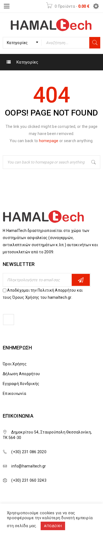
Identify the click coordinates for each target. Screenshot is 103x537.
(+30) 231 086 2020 (28, 452)
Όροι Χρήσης (15, 364)
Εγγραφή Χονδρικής (21, 383)
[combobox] (22, 42)
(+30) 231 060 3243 (28, 480)
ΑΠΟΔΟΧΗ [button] (53, 526)
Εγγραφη (81, 280)
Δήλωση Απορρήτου (21, 374)
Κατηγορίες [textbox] (17, 43)
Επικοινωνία (14, 393)
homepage (49, 141)
